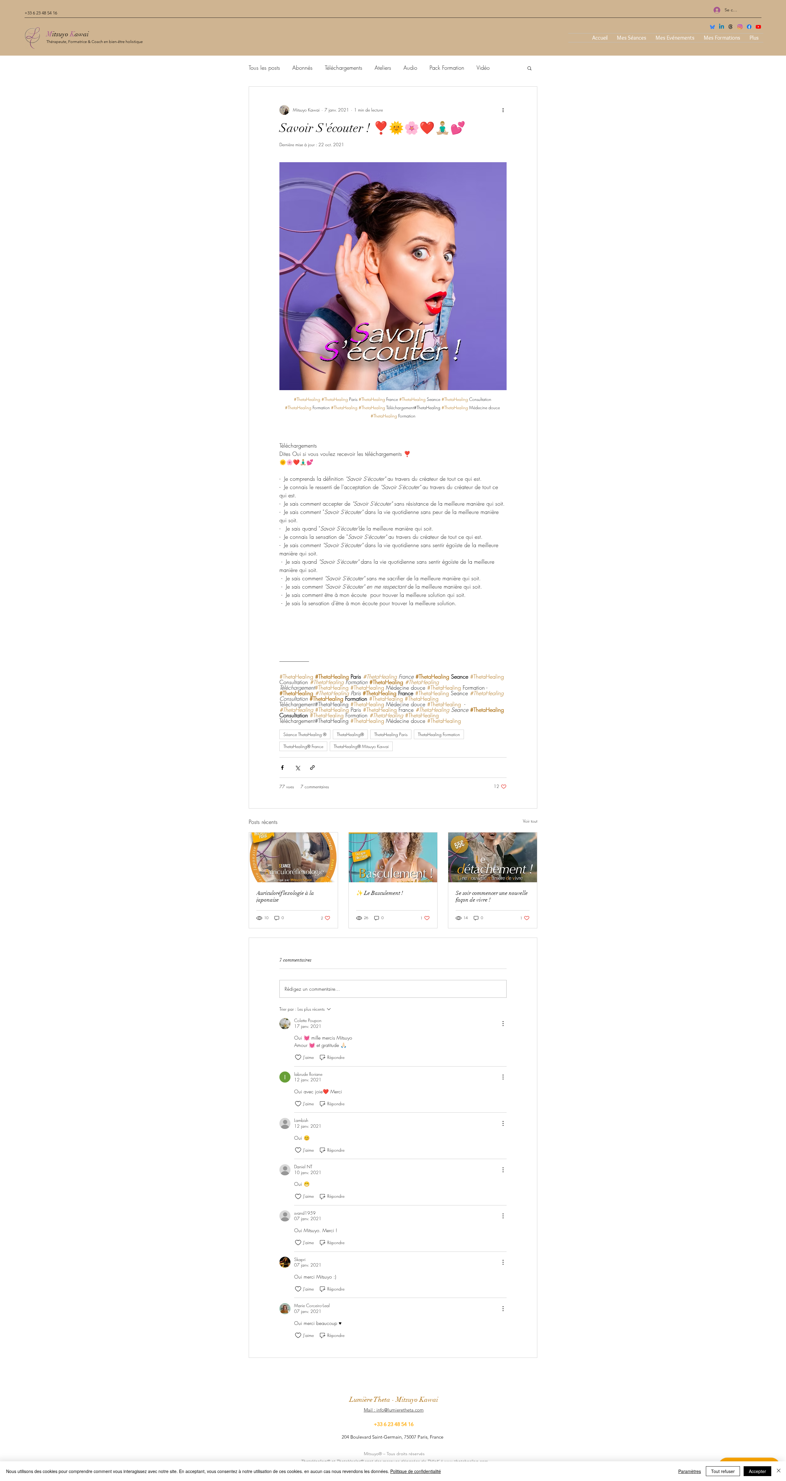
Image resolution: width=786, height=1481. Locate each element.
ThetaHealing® (350, 734)
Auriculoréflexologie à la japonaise (285, 896)
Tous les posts (264, 67)
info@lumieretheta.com (400, 1410)
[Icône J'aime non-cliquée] (298, 1057)
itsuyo (61, 34)
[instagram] (740, 27)
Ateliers (383, 67)
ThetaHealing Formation (439, 734)
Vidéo (483, 67)
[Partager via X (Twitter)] (297, 767)
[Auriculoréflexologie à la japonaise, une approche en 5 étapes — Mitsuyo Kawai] (293, 857)
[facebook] (749, 27)
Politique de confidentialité (415, 1471)
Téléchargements (343, 67)
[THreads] (731, 27)
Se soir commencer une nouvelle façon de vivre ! (492, 896)
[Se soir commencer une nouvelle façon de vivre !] (492, 857)
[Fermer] (778, 1471)
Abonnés (302, 67)
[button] (529, 67)
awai (82, 34)
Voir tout (530, 821)
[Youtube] (758, 27)
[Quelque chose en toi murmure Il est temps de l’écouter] (393, 857)
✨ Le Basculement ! (379, 893)
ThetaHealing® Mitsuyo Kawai (361, 746)
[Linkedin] (721, 27)
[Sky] (712, 27)
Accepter (757, 1471)
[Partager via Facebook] (282, 767)
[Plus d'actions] (503, 110)
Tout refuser (723, 1471)
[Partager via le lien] (312, 767)
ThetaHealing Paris (390, 734)
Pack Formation (447, 67)
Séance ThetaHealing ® (304, 734)
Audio (410, 67)
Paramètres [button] (689, 1471)
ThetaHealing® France (303, 746)
